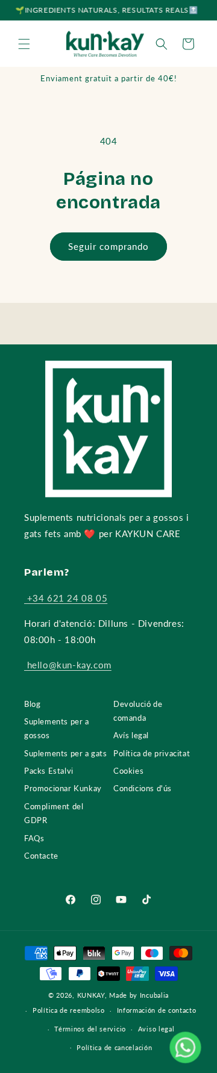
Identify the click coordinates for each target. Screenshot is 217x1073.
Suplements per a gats (65, 753)
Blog (32, 704)
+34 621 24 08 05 (65, 597)
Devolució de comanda (137, 711)
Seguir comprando (108, 246)
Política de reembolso (69, 1010)
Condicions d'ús (142, 788)
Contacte (41, 855)
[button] (24, 44)
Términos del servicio (90, 1029)
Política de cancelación (114, 1047)
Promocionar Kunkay (63, 788)
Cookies (128, 771)
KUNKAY (91, 995)
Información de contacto (157, 1010)
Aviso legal (156, 1029)
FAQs (34, 838)
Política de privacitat (151, 753)
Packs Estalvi (49, 771)
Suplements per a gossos (56, 728)
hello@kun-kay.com (68, 664)
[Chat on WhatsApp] (185, 1047)
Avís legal (131, 735)
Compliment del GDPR (53, 813)
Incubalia (154, 995)
